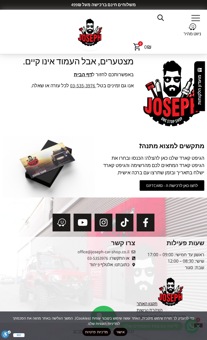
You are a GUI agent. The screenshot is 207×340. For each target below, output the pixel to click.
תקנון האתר (147, 304)
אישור (120, 332)
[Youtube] (82, 222)
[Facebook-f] (145, 222)
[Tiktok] (124, 222)
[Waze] (61, 222)
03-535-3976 (83, 85)
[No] (198, 325)
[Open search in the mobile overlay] (161, 18)
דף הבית (83, 74)
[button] (195, 17)
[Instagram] (103, 222)
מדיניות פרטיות (96, 332)
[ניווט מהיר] (192, 27)
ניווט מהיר (192, 34)
